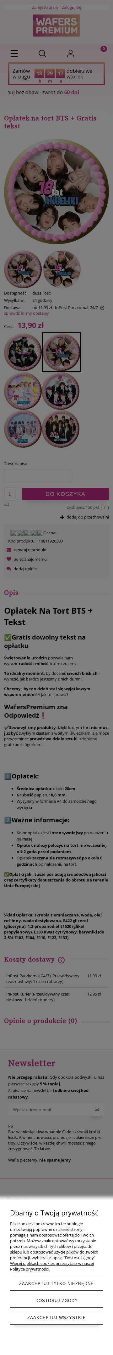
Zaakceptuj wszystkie (56, 1317)
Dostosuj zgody (56, 1300)
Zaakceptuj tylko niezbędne (56, 1283)
